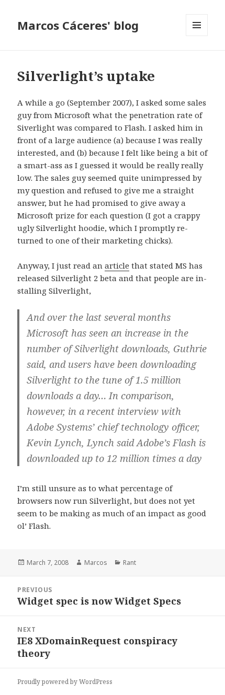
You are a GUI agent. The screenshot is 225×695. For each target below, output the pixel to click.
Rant (129, 562)
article (117, 265)
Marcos (95, 562)
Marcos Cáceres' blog (78, 25)
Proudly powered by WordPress (65, 681)
